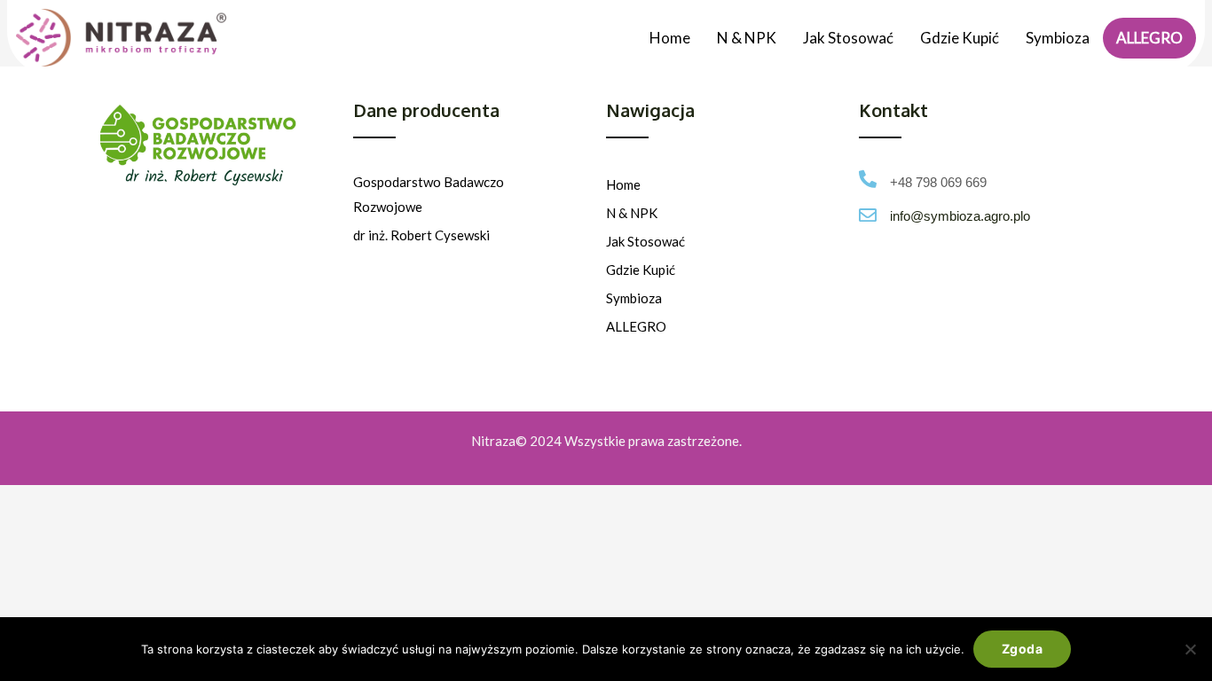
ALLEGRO (1149, 37)
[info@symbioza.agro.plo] (868, 215)
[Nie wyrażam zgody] (1190, 649)
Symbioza (1058, 37)
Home (669, 37)
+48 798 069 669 (938, 182)
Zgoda (1022, 648)
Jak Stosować (848, 37)
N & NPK (746, 37)
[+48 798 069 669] (868, 179)
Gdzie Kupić (959, 37)
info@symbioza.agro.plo (960, 215)
